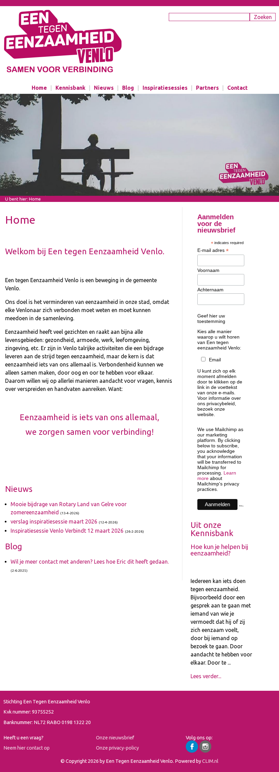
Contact (237, 88)
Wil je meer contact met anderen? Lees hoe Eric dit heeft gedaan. (90, 562)
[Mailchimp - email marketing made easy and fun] (241, 511)
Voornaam (208, 270)
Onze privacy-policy (117, 748)
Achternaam (210, 289)
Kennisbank (70, 88)
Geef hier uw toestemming (211, 318)
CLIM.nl (210, 761)
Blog (128, 88)
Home (39, 88)
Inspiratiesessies (165, 88)
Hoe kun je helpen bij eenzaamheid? (219, 550)
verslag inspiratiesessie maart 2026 (54, 521)
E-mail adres (213, 250)
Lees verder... (206, 676)
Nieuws (104, 88)
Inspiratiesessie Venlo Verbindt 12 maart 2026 (67, 531)
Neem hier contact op (26, 748)
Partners (207, 88)
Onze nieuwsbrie (114, 737)
